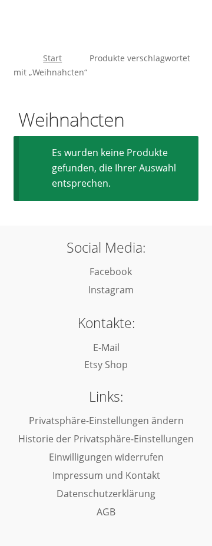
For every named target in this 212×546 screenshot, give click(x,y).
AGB (106, 511)
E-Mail (106, 347)
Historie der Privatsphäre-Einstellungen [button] (106, 438)
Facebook (109, 271)
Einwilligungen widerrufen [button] (106, 457)
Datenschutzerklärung (106, 493)
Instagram (110, 289)
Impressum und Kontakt (106, 475)
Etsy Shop (106, 364)
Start (52, 58)
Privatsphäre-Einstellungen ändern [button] (106, 420)
